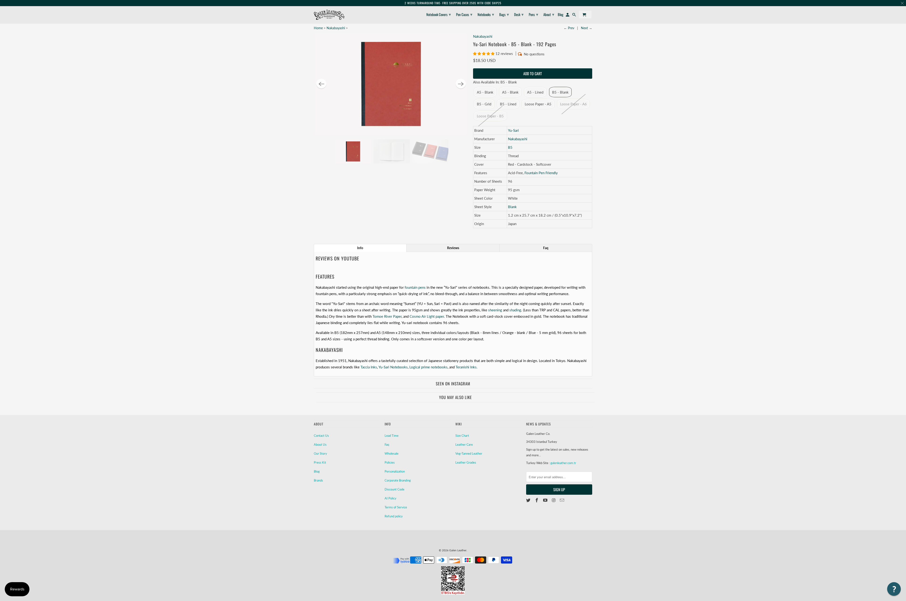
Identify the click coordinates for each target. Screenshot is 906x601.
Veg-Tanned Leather (468, 453)
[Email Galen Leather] (562, 500)
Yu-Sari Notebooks (393, 367)
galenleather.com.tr (563, 463)
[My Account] (568, 15)
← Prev (569, 28)
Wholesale (391, 453)
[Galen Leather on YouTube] (545, 500)
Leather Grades (465, 462)
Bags (504, 14)
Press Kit (320, 462)
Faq (387, 444)
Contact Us (321, 435)
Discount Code (394, 489)
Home (318, 28)
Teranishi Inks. (467, 367)
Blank (512, 207)
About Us (320, 444)
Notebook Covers (438, 14)
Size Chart (462, 435)
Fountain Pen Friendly (541, 173)
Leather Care (464, 444)
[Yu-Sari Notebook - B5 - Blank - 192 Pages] (391, 84)
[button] (484, 53)
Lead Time (391, 435)
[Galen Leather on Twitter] (528, 500)
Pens (533, 14)
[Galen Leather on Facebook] (537, 500)
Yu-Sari (513, 130)
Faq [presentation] (545, 248)
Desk (519, 14)
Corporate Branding (398, 480)
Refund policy (394, 516)
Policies (390, 462)
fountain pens (415, 287)
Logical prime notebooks (428, 367)
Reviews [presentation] (453, 248)
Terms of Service (396, 507)
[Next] (461, 84)
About (548, 14)
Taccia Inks (369, 367)
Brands (318, 480)
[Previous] (321, 84)
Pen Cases (464, 14)
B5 (510, 147)
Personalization (395, 471)
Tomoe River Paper (387, 316)
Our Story (320, 453)
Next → (586, 28)
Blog (317, 471)
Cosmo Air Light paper (427, 316)
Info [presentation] (360, 248)
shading (515, 310)
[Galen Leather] (329, 15)
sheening (495, 310)
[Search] (574, 15)
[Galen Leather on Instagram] (554, 500)
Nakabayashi (336, 28)
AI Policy (390, 498)
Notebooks (486, 14)
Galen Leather (457, 550)
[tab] (360, 248)
